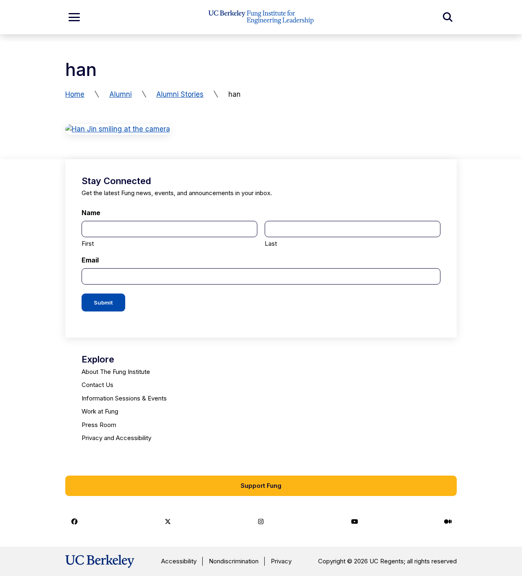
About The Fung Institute (116, 372)
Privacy (281, 561)
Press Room (99, 425)
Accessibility (179, 561)
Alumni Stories (179, 94)
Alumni (120, 94)
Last (271, 243)
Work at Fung (100, 411)
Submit (103, 302)
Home (74, 94)
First (88, 243)
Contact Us (97, 385)
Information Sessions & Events (124, 398)
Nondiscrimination (234, 561)
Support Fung (261, 485)
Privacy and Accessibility (116, 438)
